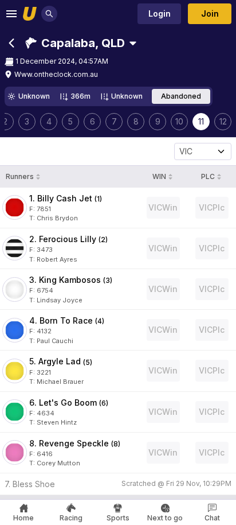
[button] (75, 43)
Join (210, 13)
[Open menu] (11, 14)
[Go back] (11, 43)
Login (159, 13)
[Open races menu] (133, 43)
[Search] (49, 14)
